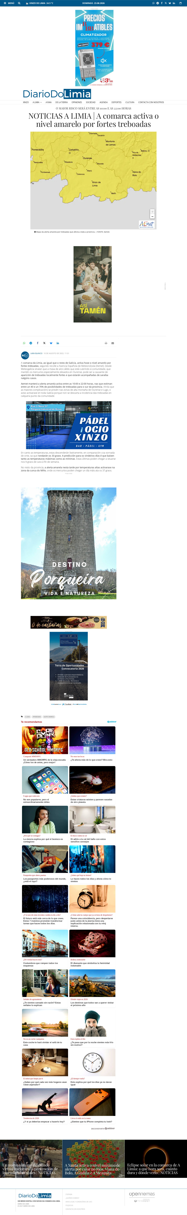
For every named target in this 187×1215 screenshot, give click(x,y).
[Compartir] (154, 3)
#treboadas (37, 717)
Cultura (129, 102)
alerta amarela (49, 717)
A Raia (49, 102)
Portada (69, 1194)
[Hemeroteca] (181, 3)
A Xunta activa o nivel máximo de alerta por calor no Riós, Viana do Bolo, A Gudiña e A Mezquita (92, 1169)
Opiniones (77, 102)
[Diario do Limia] (57, 94)
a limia (27, 717)
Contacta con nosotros (151, 102)
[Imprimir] (106, 343)
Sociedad (91, 102)
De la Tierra (61, 102)
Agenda (104, 102)
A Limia (36, 102)
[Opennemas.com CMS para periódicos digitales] (142, 1197)
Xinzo (26, 102)
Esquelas (69, 1205)
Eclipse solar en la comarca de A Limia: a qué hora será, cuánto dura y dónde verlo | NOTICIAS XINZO (153, 1170)
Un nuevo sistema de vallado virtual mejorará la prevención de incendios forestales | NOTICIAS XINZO (30, 1170)
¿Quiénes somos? (72, 1198)
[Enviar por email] (113, 343)
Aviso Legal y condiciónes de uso (79, 1202)
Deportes (116, 102)
